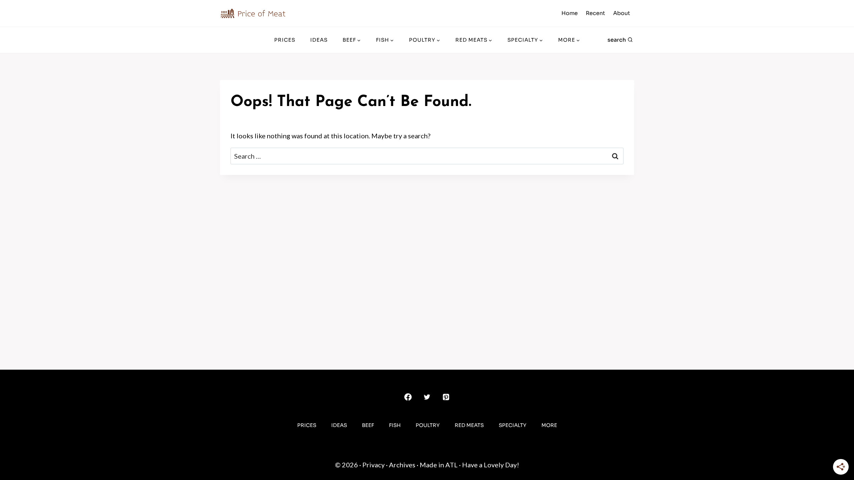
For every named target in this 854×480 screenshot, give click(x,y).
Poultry (428, 425)
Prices (284, 40)
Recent (595, 13)
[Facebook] (408, 397)
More (549, 425)
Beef (368, 425)
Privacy (373, 465)
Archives (402, 465)
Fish (395, 425)
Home (569, 13)
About (621, 13)
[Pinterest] (446, 397)
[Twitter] (427, 397)
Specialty (512, 425)
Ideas (319, 40)
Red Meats (469, 425)
